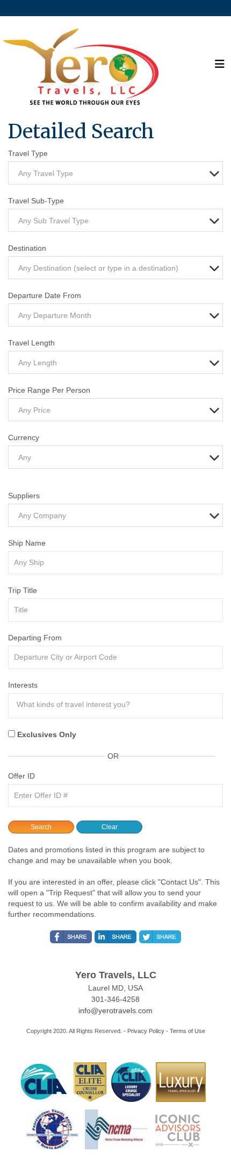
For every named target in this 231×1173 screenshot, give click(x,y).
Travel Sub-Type (36, 200)
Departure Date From (44, 295)
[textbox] (118, 173)
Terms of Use (187, 1031)
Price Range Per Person (49, 390)
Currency (23, 437)
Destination (27, 248)
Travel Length (31, 342)
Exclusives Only (46, 734)
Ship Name (27, 543)
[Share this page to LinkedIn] (115, 936)
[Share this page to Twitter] (160, 936)
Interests (23, 685)
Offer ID (21, 776)
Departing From (35, 637)
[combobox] (115, 173)
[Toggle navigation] (219, 66)
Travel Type (28, 153)
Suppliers (24, 495)
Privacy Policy (145, 1031)
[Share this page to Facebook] (71, 936)
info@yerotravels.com (115, 1010)
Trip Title (22, 590)
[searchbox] (118, 704)
